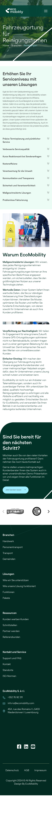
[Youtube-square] (33, 746)
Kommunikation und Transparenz (18, 178)
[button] (45, 11)
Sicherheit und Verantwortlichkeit (19, 186)
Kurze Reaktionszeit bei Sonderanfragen (22, 157)
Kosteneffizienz (10, 164)
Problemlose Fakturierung (15, 200)
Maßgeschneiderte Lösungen (17, 193)
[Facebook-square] (19, 746)
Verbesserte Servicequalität (16, 149)
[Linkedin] (26, 746)
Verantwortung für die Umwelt (17, 171)
